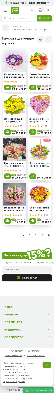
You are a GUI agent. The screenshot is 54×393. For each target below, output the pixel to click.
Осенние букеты (36, 356)
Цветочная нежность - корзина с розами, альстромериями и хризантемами (14, 165)
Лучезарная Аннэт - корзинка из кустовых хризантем (14, 120)
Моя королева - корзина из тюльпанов (14, 209)
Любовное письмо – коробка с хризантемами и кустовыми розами (39, 120)
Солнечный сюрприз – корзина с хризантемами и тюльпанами (39, 209)
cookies (21, 363)
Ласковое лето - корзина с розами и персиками (39, 165)
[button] (38, 390)
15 (45, 215)
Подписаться (29, 278)
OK (46, 365)
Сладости (16, 351)
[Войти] (48, 10)
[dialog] (32, 10)
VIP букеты (33, 351)
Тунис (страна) (37, 3)
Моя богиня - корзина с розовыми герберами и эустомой (14, 76)
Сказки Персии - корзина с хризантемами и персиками (39, 76)
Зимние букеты (13, 356)
